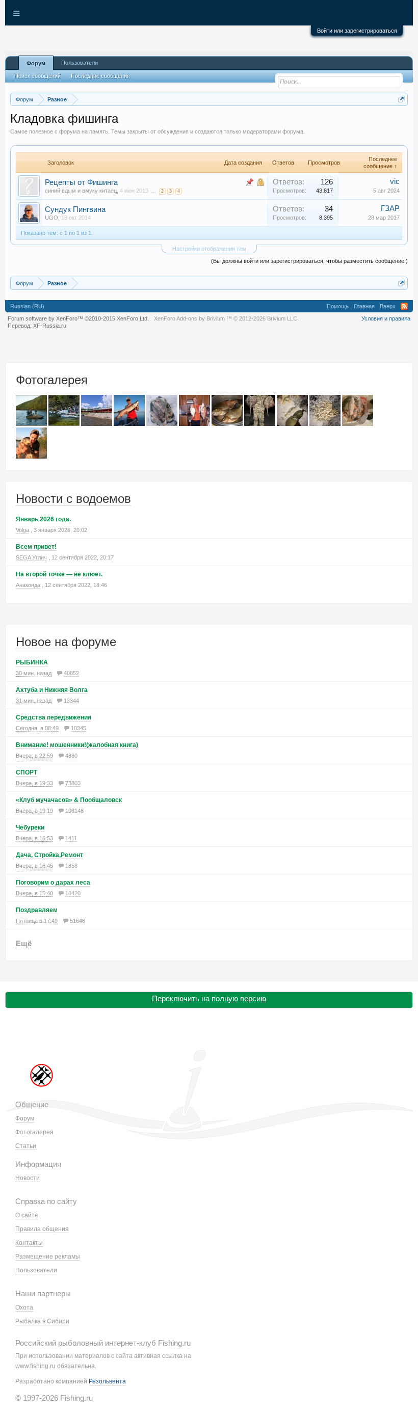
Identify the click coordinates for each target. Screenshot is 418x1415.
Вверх (388, 306)
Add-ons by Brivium (226, 318)
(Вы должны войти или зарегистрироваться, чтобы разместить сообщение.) (309, 261)
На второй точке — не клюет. (59, 574)
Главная (364, 306)
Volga (22, 530)
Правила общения (42, 1229)
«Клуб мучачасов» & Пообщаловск (69, 800)
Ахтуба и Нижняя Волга (52, 689)
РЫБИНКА (32, 662)
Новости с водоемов (73, 498)
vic (395, 181)
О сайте (26, 1215)
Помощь (338, 306)
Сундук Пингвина (75, 209)
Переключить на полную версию (209, 998)
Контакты (29, 1242)
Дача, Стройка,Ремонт (49, 855)
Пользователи (79, 63)
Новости (27, 1178)
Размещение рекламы (47, 1256)
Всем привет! (36, 546)
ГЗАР (390, 208)
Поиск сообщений (37, 76)
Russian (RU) (27, 306)
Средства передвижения (53, 717)
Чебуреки (30, 827)
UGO (51, 218)
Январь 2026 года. (43, 519)
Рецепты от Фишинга (81, 182)
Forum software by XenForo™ (78, 318)
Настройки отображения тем (209, 249)
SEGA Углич (31, 557)
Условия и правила (385, 318)
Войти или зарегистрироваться (357, 31)
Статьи (25, 1146)
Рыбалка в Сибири (42, 1321)
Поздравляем (37, 910)
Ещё (24, 943)
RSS (404, 306)
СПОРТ (26, 772)
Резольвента (107, 1381)
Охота (24, 1307)
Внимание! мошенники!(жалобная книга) (77, 745)
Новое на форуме (66, 642)
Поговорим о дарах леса (53, 882)
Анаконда (28, 585)
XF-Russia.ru (49, 326)
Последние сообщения (100, 76)
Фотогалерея (52, 380)
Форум (36, 63)
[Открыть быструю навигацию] (401, 99)
